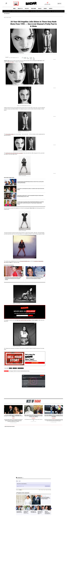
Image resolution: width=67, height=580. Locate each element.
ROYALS (39, 8)
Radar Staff (7, 57)
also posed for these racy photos (25, 320)
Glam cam (14, 368)
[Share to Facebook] (25, 57)
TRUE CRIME (33, 8)
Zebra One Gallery (10, 61)
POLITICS (27, 8)
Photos (7, 17)
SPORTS (50, 8)
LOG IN (60, 3)
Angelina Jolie (20, 368)
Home (5, 17)
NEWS (14, 8)
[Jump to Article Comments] (22, 57)
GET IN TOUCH (34, 362)
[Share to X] (28, 57)
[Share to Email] (34, 57)
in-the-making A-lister (10, 134)
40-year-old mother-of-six (25, 261)
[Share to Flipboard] (31, 57)
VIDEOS (45, 8)
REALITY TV (20, 8)
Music (10, 17)
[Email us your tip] (15, 5)
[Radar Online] (31, 3)
